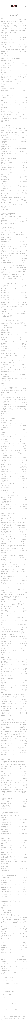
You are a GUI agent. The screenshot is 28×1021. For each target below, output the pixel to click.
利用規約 (4, 997)
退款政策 (23, 1016)
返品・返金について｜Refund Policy (10, 983)
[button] (2, 6)
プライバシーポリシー (7, 994)
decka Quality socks (10, 1016)
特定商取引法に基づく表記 (8, 991)
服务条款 (10, 1018)
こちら (21, 388)
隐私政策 (6, 1018)
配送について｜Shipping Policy (9, 980)
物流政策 (14, 1018)
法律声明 (18, 1018)
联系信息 (23, 1018)
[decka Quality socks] (14, 6)
